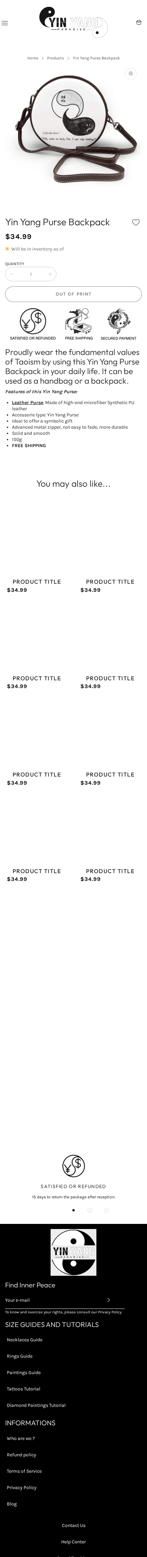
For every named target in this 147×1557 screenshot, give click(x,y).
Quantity (14, 263)
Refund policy (21, 1455)
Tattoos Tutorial (23, 1389)
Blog (12, 1504)
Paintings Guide (24, 1372)
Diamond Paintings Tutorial (36, 1405)
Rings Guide (19, 1356)
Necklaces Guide (24, 1340)
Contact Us (73, 1525)
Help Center (73, 1542)
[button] (136, 222)
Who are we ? (21, 1438)
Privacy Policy (22, 1487)
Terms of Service (24, 1471)
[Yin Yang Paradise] (73, 22)
